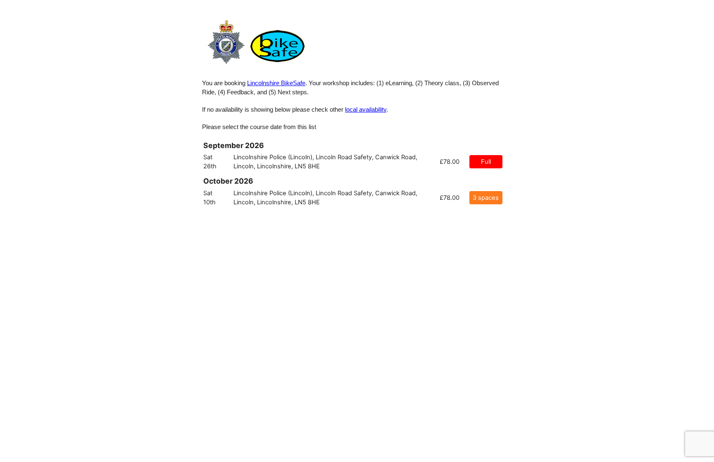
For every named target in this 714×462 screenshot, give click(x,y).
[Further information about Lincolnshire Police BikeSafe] (255, 65)
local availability (365, 109)
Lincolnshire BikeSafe (276, 83)
